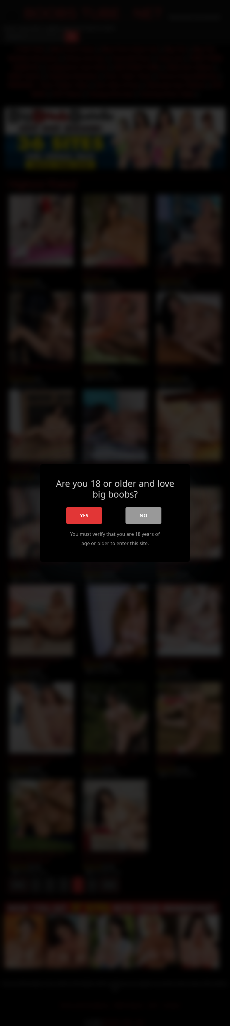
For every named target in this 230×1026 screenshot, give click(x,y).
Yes (84, 515)
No (143, 515)
